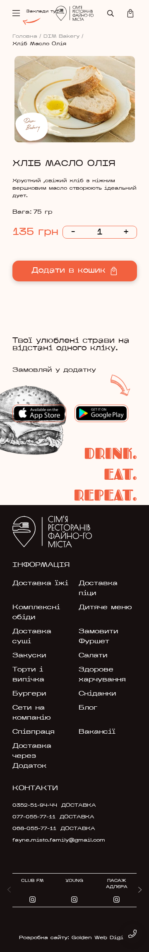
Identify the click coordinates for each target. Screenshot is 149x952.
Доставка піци (98, 588)
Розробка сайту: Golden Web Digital (74, 937)
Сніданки (97, 694)
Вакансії (97, 732)
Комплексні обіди (36, 612)
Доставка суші (31, 636)
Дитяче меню (105, 607)
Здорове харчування (102, 674)
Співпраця (33, 732)
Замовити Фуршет (98, 636)
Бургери (29, 694)
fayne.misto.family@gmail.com (52, 840)
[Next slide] (140, 890)
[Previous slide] (9, 890)
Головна (26, 36)
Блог (88, 708)
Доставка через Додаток (31, 756)
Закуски (29, 655)
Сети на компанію (31, 713)
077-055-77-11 (33, 817)
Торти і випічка (28, 674)
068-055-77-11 (34, 828)
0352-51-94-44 (34, 805)
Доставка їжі (40, 583)
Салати (93, 655)
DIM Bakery (63, 36)
